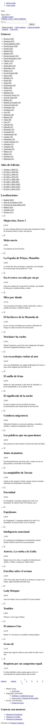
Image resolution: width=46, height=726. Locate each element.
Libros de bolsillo (33, 27)
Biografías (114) (9, 68)
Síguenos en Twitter (13, 717)
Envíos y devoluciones (14, 700)
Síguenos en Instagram (14, 719)
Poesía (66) (8, 80)
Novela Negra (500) (11, 46)
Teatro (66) (7, 83)
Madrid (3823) (9, 200)
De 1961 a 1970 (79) (11, 177)
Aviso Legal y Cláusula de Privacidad (25, 698)
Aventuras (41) (9, 110)
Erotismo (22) (8, 156)
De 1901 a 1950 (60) (11, 172)
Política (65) (8, 88)
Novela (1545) (9, 39)
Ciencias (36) (8, 125)
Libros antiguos (20, 27)
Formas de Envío (18, 703)
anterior (13, 681)
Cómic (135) (8, 63)
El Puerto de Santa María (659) (14, 205)
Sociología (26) (9, 149)
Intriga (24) (8, 154)
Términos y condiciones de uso (22, 696)
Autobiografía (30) (10, 134)
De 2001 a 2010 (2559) (12, 187)
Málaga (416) (8, 207)
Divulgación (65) (10, 85)
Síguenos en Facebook (14, 714)
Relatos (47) (8, 100)
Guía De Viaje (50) (10, 98)
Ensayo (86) (8, 76)
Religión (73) (8, 78)
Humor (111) (8, 71)
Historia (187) (8, 53)
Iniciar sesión (11, 3)
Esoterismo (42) (9, 107)
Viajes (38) (7, 120)
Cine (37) (7, 122)
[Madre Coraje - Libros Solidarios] (13, 19)
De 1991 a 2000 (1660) (12, 184)
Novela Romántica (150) (12, 58)
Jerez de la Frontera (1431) (13, 202)
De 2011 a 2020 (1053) (12, 189)
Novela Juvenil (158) (11, 56)
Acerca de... (14, 29)
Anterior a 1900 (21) (11, 170)
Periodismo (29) (9, 139)
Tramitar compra (7, 17)
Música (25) (8, 152)
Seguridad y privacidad (14, 693)
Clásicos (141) (9, 61)
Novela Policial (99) (11, 73)
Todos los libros (7, 27)
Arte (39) (7, 112)
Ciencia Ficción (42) (11, 105)
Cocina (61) (8, 90)
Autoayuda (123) (10, 66)
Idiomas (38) (8, 117)
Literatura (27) (9, 144)
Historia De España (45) (12, 102)
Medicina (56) (9, 93)
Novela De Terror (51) (11, 95)
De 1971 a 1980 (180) (11, 179)
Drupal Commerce (17, 723)
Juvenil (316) (8, 49)
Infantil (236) (8, 51)
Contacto (5, 29)
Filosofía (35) (8, 127)
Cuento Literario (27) (11, 142)
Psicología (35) (9, 129)
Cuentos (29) (8, 137)
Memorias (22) (9, 159)
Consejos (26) (8, 147)
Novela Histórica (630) (12, 44)
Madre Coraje (11, 689)
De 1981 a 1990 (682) (11, 182)
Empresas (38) (9, 115)
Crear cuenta (10, 5)
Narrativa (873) (9, 41)
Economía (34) (9, 132)
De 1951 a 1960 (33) (11, 174)
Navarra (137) (9, 212)
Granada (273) (9, 210)
